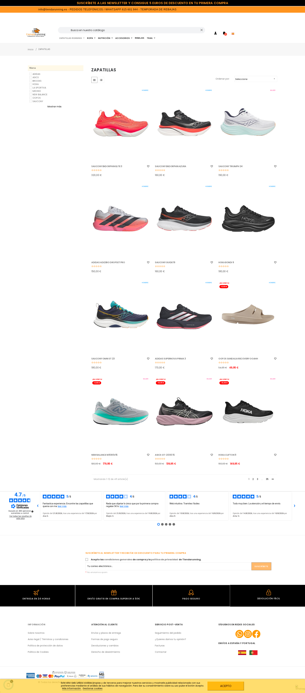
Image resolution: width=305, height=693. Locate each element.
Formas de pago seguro (104, 639)
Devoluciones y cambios (105, 645)
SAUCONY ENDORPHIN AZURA (170, 166)
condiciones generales (118, 559)
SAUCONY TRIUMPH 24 (230, 166)
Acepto (225, 686)
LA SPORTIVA (39, 87)
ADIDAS (36, 74)
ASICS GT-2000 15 (165, 454)
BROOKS (37, 80)
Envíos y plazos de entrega (106, 632)
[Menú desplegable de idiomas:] (233, 29)
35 (267, 479)
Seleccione (255, 79)
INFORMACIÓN (36, 624)
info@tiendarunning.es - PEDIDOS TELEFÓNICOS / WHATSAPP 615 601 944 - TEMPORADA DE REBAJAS (89, 9)
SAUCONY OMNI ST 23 (103, 358)
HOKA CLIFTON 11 (227, 454)
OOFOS (37, 97)
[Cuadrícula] (94, 80)
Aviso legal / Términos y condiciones (48, 639)
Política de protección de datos (45, 645)
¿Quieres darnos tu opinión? (170, 639)
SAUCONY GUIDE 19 (165, 262)
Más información (71, 688)
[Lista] (101, 80)
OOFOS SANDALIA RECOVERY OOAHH (238, 358)
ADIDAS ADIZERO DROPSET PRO (108, 262)
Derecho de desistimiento (105, 652)
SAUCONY (38, 101)
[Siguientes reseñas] (294, 506)
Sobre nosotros (36, 632)
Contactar (160, 652)
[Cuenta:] (215, 33)
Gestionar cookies (92, 688)
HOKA (36, 84)
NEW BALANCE (40, 94)
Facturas (160, 645)
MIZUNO (37, 91)
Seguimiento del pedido (168, 632)
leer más (62, 506)
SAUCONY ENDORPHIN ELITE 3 (106, 166)
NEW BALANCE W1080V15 (104, 454)
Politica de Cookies (38, 652)
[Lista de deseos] (148, 166)
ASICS (36, 77)
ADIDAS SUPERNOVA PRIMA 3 (170, 358)
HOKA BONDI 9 (226, 262)
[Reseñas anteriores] (37, 506)
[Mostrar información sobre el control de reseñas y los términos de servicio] (32, 511)
